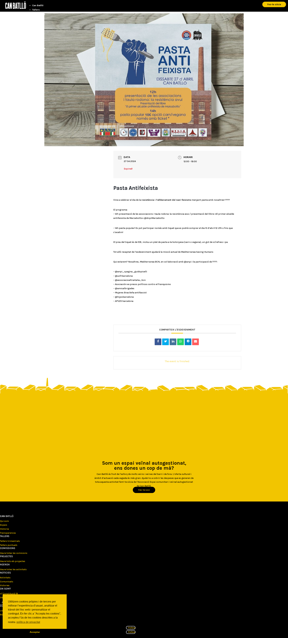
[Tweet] (165, 341)
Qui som (4, 521)
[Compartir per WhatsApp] (180, 341)
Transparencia (8, 533)
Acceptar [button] (35, 632)
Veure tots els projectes (12, 561)
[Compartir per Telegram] (188, 341)
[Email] (195, 341)
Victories (5, 585)
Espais (3, 525)
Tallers (36, 9)
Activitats (5, 577)
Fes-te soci (144, 489)
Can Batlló (37, 5)
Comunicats (6, 581)
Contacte (37, 31)
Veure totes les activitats (13, 569)
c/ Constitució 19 (9, 593)
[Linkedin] (173, 341)
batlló (7, 516)
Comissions (38, 14)
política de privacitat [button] (28, 622)
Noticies (5, 572)
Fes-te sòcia (274, 4)
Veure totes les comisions (13, 553)
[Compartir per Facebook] (158, 341)
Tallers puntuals (8, 545)
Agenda (36, 22)
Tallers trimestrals (10, 541)
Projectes (37, 18)
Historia (4, 529)
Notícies (36, 27)
